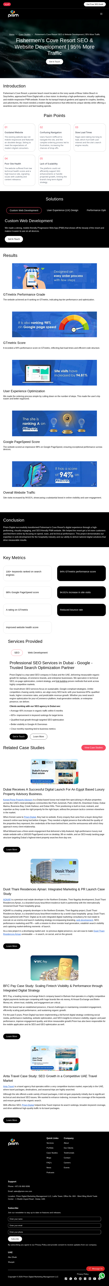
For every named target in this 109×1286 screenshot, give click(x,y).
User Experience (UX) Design (54, 210)
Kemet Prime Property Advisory (18, 760)
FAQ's (49, 1123)
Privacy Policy (83, 1234)
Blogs (49, 1118)
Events (67, 1128)
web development (84, 880)
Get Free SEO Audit (95, 4)
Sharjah (11, 1222)
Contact (67, 1118)
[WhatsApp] (102, 1276)
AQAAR (7, 860)
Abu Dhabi (12, 1217)
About (66, 1103)
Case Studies (25, 34)
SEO (15, 652)
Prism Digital (30, 777)
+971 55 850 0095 (22, 1146)
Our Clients (68, 1108)
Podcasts (50, 1132)
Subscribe (15, 1199)
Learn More (38, 697)
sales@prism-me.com (23, 1151)
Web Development (38, 652)
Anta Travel (8, 1046)
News (49, 1128)
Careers (67, 1123)
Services (50, 1103)
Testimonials (69, 1113)
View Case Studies (94, 708)
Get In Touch (54, 62)
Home (11, 34)
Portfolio (50, 1108)
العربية (7, 4)
